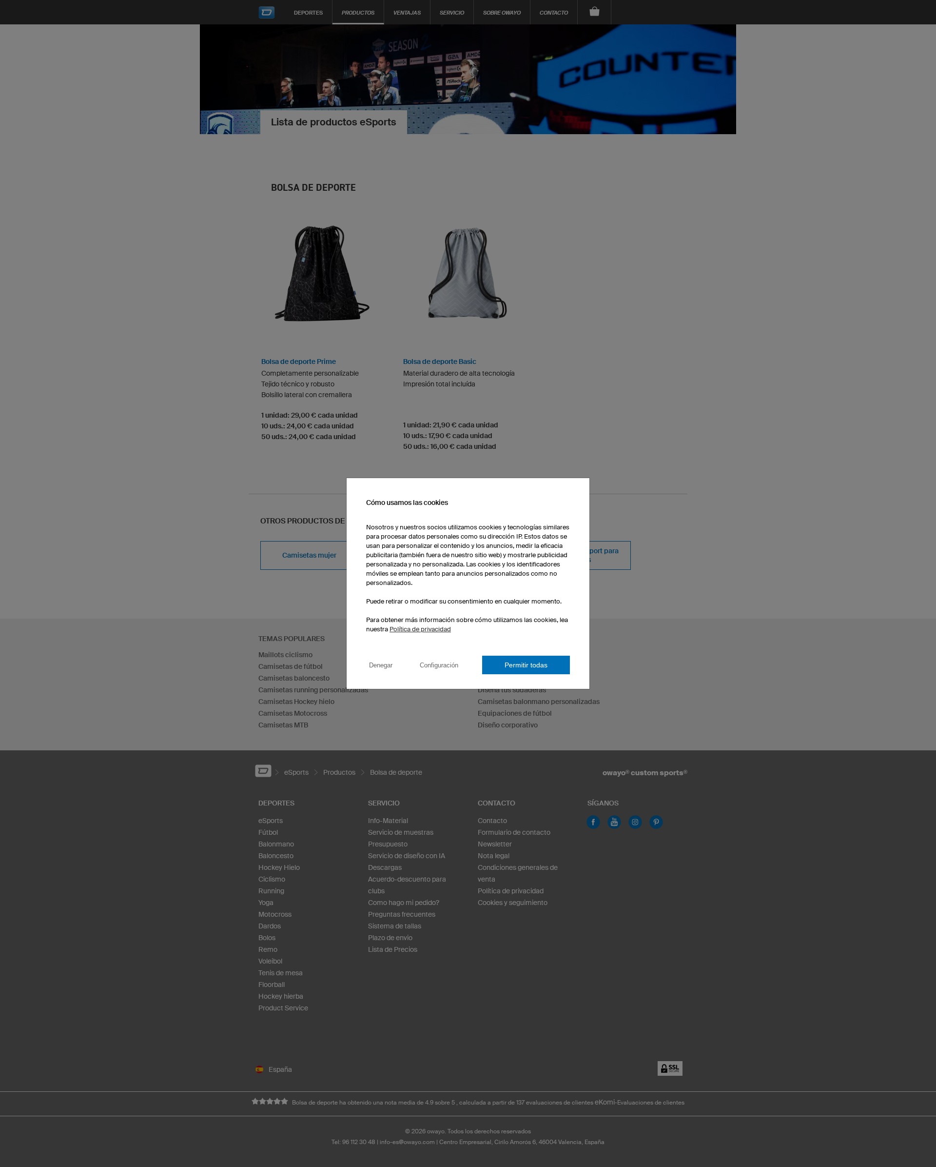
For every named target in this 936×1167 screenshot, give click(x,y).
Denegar (380, 665)
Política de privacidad (420, 629)
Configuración (439, 665)
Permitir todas (526, 665)
